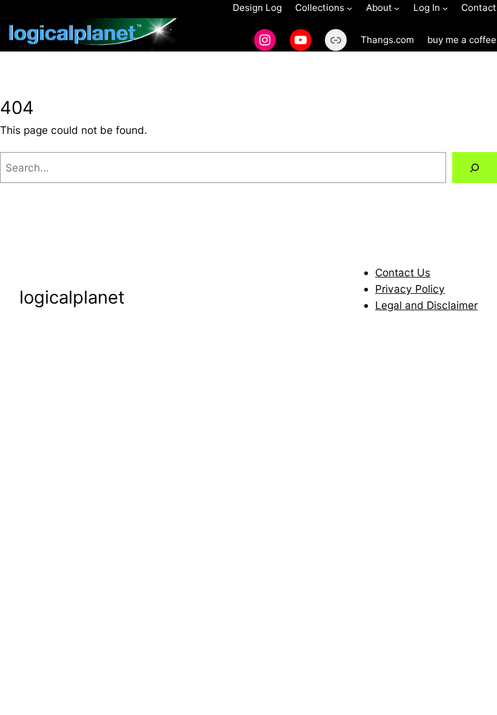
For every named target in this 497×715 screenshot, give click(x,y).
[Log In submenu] (445, 8)
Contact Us (402, 272)
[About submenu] (396, 8)
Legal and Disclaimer (426, 305)
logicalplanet (72, 297)
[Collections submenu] (349, 8)
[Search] (474, 167)
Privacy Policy (410, 288)
